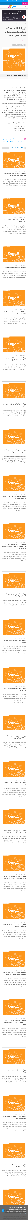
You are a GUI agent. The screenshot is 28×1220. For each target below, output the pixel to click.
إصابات (21, 139)
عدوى (21, 142)
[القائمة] (26, 6)
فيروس (17, 142)
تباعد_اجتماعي (14, 139)
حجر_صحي (6, 139)
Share (4, 19)
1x (17, 18)
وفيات (3, 142)
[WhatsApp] (19, 45)
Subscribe (10, 19)
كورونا (11, 142)
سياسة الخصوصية (22, 1213)
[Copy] (13, 45)
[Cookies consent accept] (3, 1210)
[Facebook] (25, 45)
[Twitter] (22, 45)
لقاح (8, 142)
